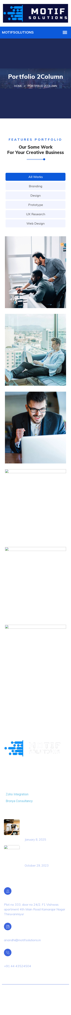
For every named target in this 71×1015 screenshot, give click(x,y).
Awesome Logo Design (32, 288)
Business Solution (27, 521)
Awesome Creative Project (35, 598)
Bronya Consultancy (19, 801)
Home (18, 86)
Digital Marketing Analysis (34, 676)
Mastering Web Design (32, 365)
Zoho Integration (17, 794)
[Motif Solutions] (35, 13)
